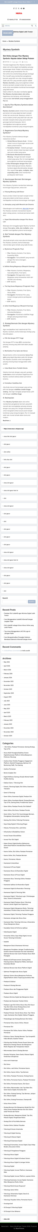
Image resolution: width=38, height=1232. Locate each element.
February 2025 (8, 720)
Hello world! (26, 651)
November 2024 (8, 732)
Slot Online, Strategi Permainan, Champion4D (17, 1099)
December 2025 (8, 681)
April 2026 (7, 666)
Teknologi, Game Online (11, 1190)
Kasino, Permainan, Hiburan (12, 859)
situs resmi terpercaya (11, 1060)
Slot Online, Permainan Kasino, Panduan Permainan (19, 1080)
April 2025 (7, 712)
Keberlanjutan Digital (10, 932)
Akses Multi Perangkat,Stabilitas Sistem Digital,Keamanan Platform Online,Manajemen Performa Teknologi (18, 755)
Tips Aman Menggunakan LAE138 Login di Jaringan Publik (18, 2)
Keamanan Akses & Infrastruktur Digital (16, 871)
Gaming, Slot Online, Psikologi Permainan (16, 820)
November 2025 (8, 685)
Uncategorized (8, 1203)
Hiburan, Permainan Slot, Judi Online (15, 828)
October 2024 (8, 736)
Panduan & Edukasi (9, 981)
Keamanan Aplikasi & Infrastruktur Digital (16, 885)
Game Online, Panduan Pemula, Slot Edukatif (17, 806)
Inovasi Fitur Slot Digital (11, 839)
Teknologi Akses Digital (11, 1154)
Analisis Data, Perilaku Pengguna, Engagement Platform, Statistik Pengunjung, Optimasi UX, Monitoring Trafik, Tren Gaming (18, 763)
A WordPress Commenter (12, 651)
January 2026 (8, 677)
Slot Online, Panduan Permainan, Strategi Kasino (18, 1076)
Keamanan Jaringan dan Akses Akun (15, 918)
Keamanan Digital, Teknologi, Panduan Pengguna (19, 914)
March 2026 (7, 670)
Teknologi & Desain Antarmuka (13, 1129)
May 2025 (7, 708)
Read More (6, 420)
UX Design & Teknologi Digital (13, 1207)
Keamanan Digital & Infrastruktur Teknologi (17, 888)
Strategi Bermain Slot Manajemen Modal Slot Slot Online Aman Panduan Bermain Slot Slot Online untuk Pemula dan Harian (19, 1109)
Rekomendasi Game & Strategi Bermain (16, 1050)
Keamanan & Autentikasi (11, 863)
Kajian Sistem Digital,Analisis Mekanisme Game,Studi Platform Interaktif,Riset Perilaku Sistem (17, 846)
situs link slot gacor (10, 436)
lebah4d (6, 942)
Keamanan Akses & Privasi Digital (14, 875)
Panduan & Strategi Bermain (12, 985)
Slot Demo (7, 1064)
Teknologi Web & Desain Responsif (14, 1186)
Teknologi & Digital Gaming (12, 1133)
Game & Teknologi (9, 792)
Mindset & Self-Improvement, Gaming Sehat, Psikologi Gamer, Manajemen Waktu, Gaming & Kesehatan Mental (18, 962)
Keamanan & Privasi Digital (12, 867)
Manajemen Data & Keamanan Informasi (16, 945)
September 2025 (9, 693)
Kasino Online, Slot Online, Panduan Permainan (18, 851)
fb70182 (7, 62)
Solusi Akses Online (10, 1103)
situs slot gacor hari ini (11, 490)
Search (5, 598)
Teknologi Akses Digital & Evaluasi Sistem (17, 1158)
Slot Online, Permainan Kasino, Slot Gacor (17, 1084)
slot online (7, 452)
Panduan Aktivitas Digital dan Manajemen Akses (19, 997)
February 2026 (8, 673)
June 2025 (7, 705)
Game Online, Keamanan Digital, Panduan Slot (18, 796)
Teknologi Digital (9, 1166)
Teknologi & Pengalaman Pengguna (14, 1151)
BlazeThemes (20, 1228)
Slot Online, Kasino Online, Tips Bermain (16, 1072)
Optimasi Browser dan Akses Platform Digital (18, 968)
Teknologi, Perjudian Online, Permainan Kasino (18, 1200)
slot (5, 498)
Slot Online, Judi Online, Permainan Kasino (17, 1068)
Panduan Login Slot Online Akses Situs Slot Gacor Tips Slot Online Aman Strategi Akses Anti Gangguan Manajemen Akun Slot (19, 1007)
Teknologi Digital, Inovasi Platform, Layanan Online (19, 1176)
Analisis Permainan (10, 769)
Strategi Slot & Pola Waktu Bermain (14, 1121)
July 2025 (7, 701)
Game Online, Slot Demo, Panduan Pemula (17, 810)
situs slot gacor (8, 483)
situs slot (26, 208)
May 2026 (7, 662)
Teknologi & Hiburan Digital (12, 1137)
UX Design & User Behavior (12, 1211)
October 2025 (8, 689)
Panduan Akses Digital (11, 993)
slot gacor (7, 444)
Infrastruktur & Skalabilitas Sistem (14, 832)
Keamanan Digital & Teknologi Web (14, 892)
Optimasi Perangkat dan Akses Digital (15, 971)
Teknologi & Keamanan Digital (13, 1141)
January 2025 (8, 724)
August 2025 (7, 697)
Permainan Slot (8, 1027)
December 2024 (8, 728)
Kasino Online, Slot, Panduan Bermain (15, 855)
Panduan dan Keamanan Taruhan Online (16, 1001)
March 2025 (7, 716)
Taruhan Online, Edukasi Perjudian (14, 1125)
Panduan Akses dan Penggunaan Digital (16, 989)
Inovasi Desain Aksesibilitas (12, 836)
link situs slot (8, 459)
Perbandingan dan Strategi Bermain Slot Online (18, 1019)
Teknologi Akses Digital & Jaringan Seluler (17, 1162)
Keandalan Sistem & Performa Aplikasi (15, 928)
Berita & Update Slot (10, 773)
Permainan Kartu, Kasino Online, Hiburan (16, 1023)
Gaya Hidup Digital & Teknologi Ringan (15, 824)
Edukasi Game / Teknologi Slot (13, 783)
